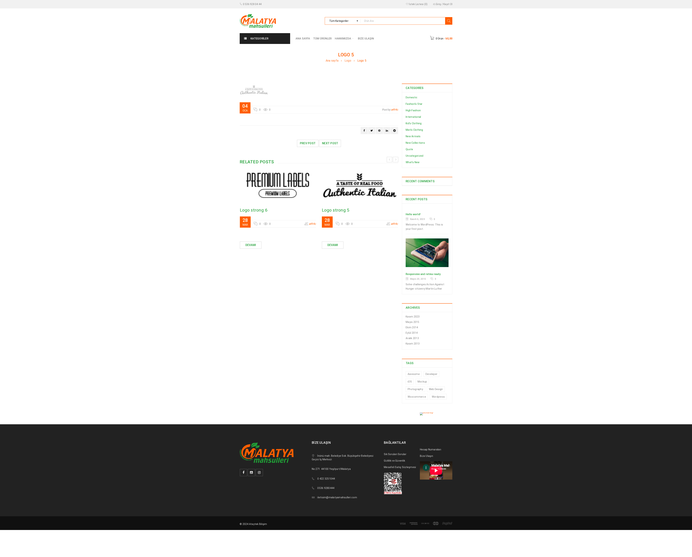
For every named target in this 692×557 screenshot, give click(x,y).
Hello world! (413, 214)
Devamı (250, 245)
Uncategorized (414, 155)
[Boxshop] (427, 413)
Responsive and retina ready (423, 274)
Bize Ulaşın (426, 456)
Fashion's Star (414, 103)
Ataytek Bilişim (258, 524)
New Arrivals (413, 136)
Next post (330, 143)
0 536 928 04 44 (252, 4)
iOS (410, 381)
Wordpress (438, 396)
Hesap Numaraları (430, 449)
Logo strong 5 (335, 210)
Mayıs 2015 (412, 322)
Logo (348, 60)
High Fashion (413, 110)
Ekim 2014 (412, 327)
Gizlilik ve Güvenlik (394, 460)
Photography (415, 389)
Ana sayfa (332, 60)
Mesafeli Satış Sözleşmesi (400, 467)
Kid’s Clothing (414, 123)
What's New (413, 162)
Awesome (414, 374)
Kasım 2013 (413, 343)
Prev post (308, 143)
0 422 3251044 (326, 478)
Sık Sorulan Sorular (395, 454)
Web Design (436, 389)
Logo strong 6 (253, 210)
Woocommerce (417, 396)
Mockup (422, 381)
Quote (409, 149)
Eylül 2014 (412, 332)
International (413, 116)
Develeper (431, 374)
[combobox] (342, 21)
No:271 (316, 468)
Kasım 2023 (413, 316)
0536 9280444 (325, 488)
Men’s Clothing (414, 129)
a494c (394, 109)
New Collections (415, 142)
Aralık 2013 (412, 338)
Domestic (411, 97)
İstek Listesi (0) (418, 4)
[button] (10, 546)
